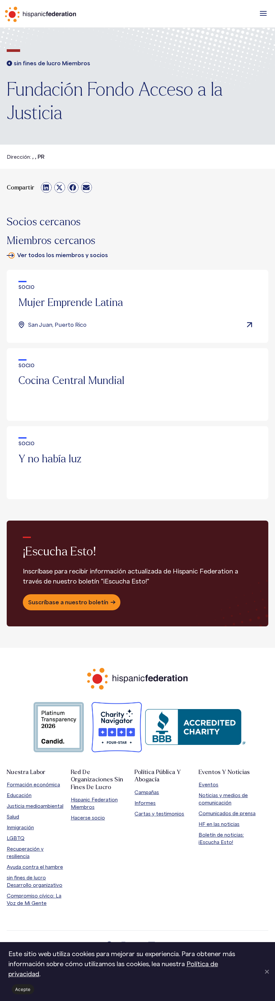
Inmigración (20, 827)
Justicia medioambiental (35, 806)
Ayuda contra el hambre (35, 867)
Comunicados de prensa (227, 813)
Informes (145, 803)
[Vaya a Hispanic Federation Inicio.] (55, 14)
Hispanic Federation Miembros (94, 803)
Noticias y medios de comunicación (223, 799)
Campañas (146, 792)
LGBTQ (15, 838)
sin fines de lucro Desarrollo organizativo (34, 881)
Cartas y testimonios (159, 814)
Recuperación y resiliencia (25, 852)
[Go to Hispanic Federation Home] (137, 679)
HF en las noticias (219, 824)
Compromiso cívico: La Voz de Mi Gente (34, 899)
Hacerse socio (88, 818)
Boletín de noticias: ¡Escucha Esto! (221, 838)
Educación (19, 795)
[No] (266, 971)
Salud (13, 817)
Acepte (23, 989)
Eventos (208, 784)
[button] (263, 13)
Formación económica (33, 784)
